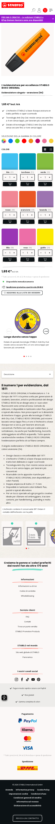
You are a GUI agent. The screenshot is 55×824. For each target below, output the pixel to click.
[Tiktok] (27, 679)
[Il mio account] (39, 10)
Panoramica (27, 657)
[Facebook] (22, 679)
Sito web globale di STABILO (27, 652)
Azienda (9, 789)
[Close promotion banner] (53, 18)
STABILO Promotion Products (27, 631)
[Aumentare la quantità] (14, 177)
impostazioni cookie (18, 794)
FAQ (27, 616)
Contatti (27, 621)
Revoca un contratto (27, 818)
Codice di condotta (27, 591)
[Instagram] (16, 679)
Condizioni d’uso (38, 794)
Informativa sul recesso (27, 801)
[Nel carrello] (10, 184)
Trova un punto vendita (27, 626)
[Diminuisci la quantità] (5, 177)
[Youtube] (33, 679)
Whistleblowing (27, 596)
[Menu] (51, 10)
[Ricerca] (33, 10)
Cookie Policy (43, 789)
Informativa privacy (25, 789)
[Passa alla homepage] (16, 5)
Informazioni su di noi (27, 586)
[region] (27, 50)
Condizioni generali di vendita (27, 797)
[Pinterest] (38, 679)
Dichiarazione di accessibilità (27, 805)
